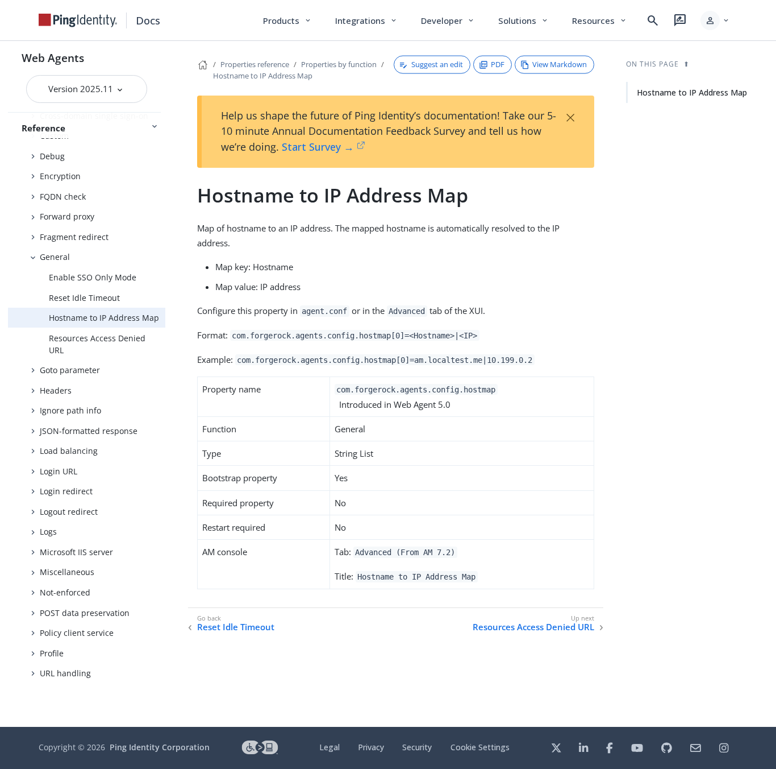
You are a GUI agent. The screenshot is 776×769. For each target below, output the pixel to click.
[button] (715, 20)
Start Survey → (318, 147)
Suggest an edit (437, 64)
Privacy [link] (371, 747)
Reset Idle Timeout (84, 297)
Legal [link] (329, 747)
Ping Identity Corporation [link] (160, 747)
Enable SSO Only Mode (92, 277)
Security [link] (417, 747)
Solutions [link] (523, 20)
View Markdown (559, 64)
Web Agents (53, 58)
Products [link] (287, 20)
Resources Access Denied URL (97, 344)
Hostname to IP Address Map (104, 317)
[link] (78, 20)
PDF (497, 64)
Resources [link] (600, 20)
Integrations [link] (366, 20)
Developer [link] (448, 20)
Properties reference (254, 64)
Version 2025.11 (81, 88)
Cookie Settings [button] (480, 747)
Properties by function (339, 64)
